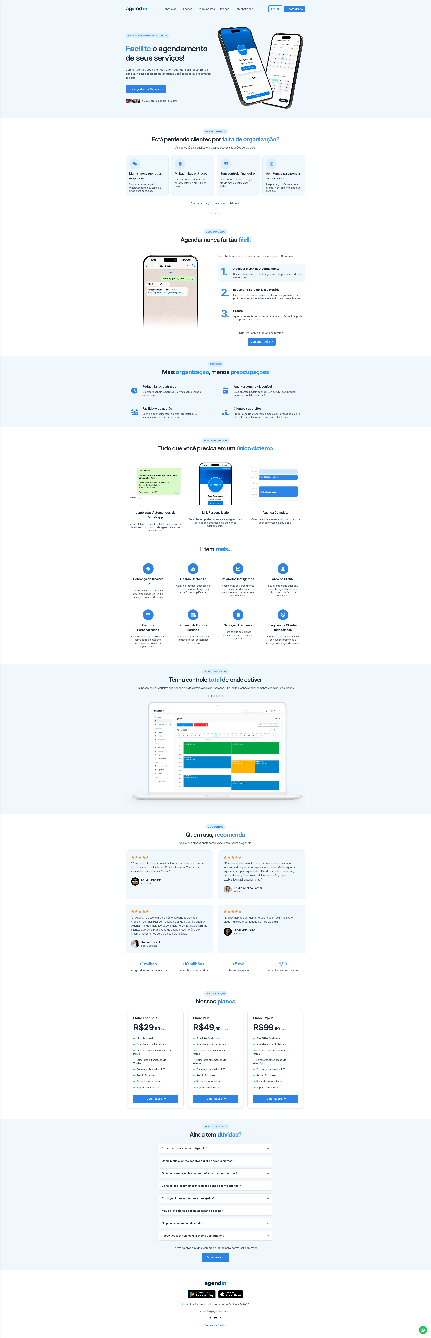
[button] (208, 696)
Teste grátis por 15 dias (143, 89)
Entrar (275, 9)
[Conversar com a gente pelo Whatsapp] (423, 1330)
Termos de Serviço (215, 1325)
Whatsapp (217, 1257)
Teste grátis (295, 9)
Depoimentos (206, 9)
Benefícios (169, 9)
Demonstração (244, 9)
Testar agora (153, 1098)
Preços (224, 9)
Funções (187, 9)
